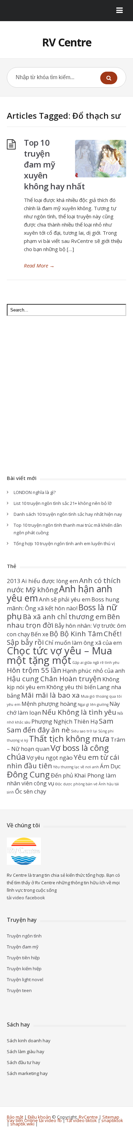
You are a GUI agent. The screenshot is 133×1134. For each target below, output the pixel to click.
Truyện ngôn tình (24, 936)
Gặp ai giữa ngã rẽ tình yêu (95, 662)
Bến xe (39, 634)
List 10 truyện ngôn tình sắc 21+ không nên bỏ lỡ (63, 503)
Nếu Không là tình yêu (79, 712)
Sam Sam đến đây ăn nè (60, 725)
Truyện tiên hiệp (23, 958)
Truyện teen (19, 990)
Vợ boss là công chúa (58, 752)
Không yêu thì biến (71, 687)
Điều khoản (39, 1117)
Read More (39, 265)
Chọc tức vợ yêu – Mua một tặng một (59, 655)
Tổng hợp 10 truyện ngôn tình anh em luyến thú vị (64, 543)
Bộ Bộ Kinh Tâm (76, 633)
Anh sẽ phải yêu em (64, 599)
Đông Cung (28, 774)
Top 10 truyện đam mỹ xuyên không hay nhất (54, 164)
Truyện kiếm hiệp (24, 968)
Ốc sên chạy (30, 791)
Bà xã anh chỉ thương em (64, 616)
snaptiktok (112, 1120)
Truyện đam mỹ (23, 947)
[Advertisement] (66, 396)
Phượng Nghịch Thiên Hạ (64, 721)
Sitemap (110, 1117)
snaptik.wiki (22, 1124)
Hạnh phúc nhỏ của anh (93, 670)
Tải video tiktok (81, 1120)
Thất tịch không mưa (69, 738)
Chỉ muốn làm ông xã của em (83, 642)
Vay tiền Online (22, 1120)
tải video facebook (26, 898)
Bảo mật (15, 1117)
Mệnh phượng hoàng (49, 704)
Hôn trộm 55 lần (34, 670)
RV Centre (66, 42)
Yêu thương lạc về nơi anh (76, 767)
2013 (13, 581)
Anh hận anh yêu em (59, 593)
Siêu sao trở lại (84, 731)
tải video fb (50, 1120)
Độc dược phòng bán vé (76, 784)
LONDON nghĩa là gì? (35, 492)
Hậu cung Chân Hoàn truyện (54, 678)
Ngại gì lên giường (93, 704)
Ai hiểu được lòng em (49, 581)
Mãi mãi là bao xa (50, 695)
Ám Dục (110, 766)
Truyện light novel (25, 979)
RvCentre (88, 1117)
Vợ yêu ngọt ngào (50, 757)
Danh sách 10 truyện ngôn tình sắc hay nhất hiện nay (68, 514)
